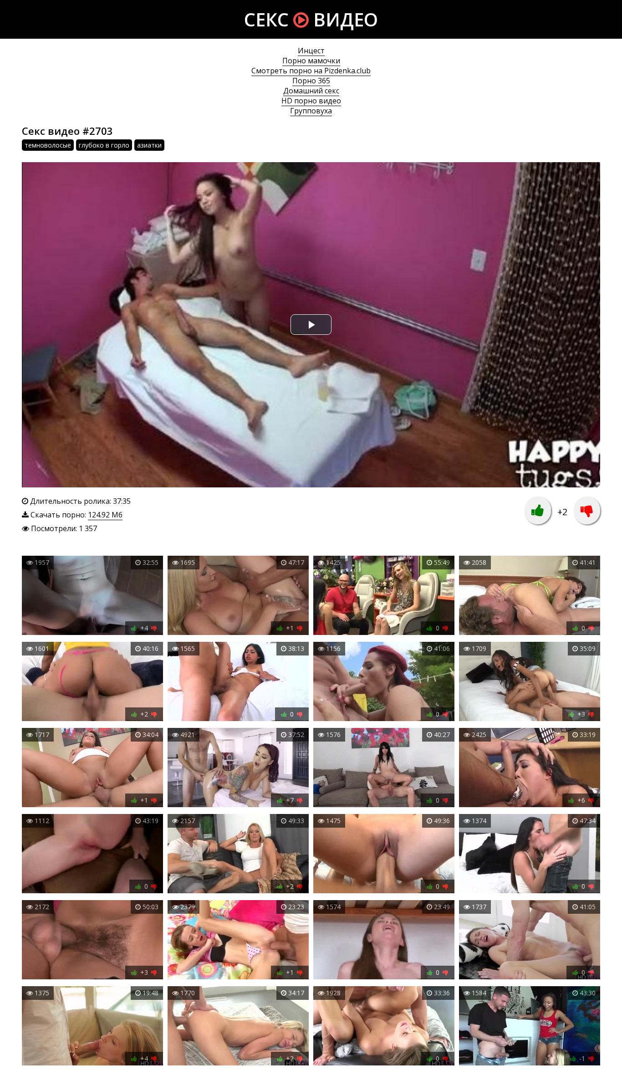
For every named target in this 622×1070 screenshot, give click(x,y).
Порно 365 (311, 81)
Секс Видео (311, 19)
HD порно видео (311, 101)
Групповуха (311, 111)
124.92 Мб (105, 515)
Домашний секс (311, 91)
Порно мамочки (311, 61)
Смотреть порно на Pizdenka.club (311, 71)
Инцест (311, 51)
